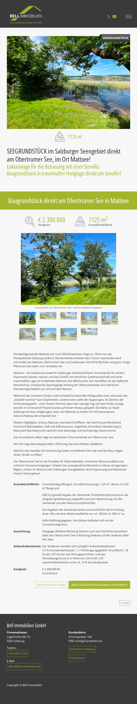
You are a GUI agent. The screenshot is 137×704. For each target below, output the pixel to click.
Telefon (108, 16)
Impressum (77, 658)
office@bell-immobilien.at (24, 666)
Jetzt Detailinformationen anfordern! (99, 584)
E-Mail (114, 16)
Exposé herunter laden (51, 585)
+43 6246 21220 (17, 653)
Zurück (125, 602)
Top (127, 696)
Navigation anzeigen (128, 16)
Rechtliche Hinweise (82, 649)
